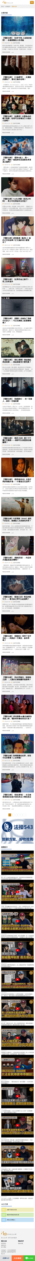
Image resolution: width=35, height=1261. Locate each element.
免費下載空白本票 (12, 1209)
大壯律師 (17, 1258)
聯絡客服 (20, 1243)
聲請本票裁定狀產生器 (13, 1214)
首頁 (2, 6)
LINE (30, 1258)
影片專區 (3, 1247)
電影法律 (14, 6)
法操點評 (7, 6)
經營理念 (3, 1243)
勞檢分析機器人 (11, 1219)
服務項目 (3, 1245)
